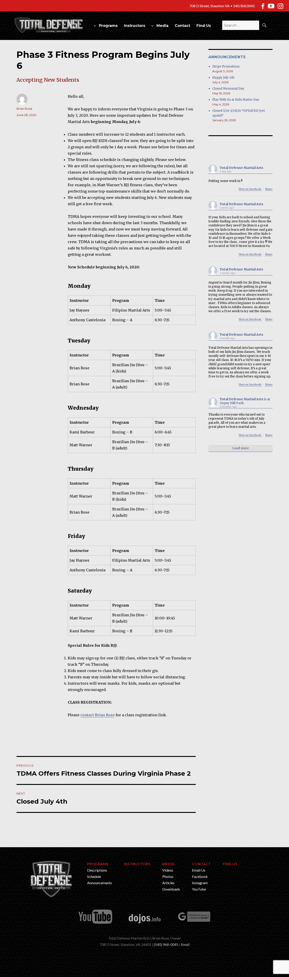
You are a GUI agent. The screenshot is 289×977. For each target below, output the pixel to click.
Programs (108, 25)
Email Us (198, 870)
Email (185, 944)
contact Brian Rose (97, 715)
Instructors (134, 25)
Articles (168, 883)
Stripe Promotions (226, 66)
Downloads (171, 889)
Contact (182, 25)
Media (162, 25)
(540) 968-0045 (166, 944)
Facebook (200, 876)
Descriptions (97, 870)
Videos (167, 870)
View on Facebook (250, 189)
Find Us (203, 25)
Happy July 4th (223, 77)
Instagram (200, 883)
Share (269, 189)
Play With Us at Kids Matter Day (235, 100)
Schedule (94, 876)
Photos (167, 876)
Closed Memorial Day (228, 89)
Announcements (99, 883)
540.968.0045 (244, 6)
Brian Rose (24, 108)
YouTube (199, 889)
